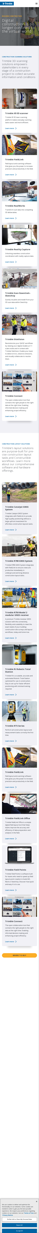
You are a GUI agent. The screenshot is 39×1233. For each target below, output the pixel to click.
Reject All (19, 1225)
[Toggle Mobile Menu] (37, 3)
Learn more (9, 128)
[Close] (36, 1201)
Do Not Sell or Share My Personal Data (19, 1219)
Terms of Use (29, 1213)
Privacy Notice (7, 1215)
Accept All (19, 1231)
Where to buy (19, 955)
